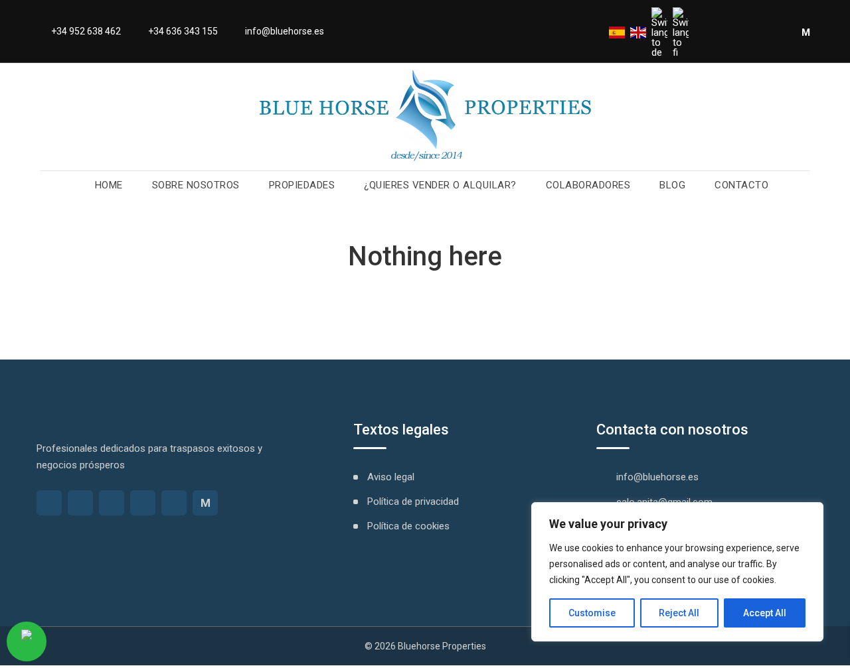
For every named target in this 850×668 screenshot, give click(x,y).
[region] (677, 571)
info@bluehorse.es (284, 31)
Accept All (764, 613)
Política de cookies (408, 526)
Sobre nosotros (196, 185)
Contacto (741, 185)
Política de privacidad (413, 501)
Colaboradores (588, 185)
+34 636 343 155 (183, 31)
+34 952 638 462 (86, 31)
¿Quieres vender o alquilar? (440, 185)
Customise (592, 613)
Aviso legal (390, 477)
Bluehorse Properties (442, 646)
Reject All (679, 613)
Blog (672, 185)
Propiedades (302, 185)
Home (109, 185)
